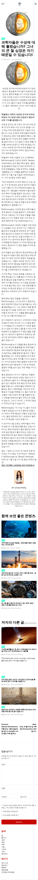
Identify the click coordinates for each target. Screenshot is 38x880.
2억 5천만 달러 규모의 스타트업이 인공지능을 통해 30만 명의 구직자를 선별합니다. (18, 680)
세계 (3, 840)
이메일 (4, 797)
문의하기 (4, 854)
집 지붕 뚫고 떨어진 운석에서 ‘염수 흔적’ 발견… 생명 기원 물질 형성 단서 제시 (18, 604)
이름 (3, 788)
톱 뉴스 (4, 838)
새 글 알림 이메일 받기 (11, 815)
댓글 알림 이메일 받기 (10, 811)
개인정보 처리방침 (7, 872)
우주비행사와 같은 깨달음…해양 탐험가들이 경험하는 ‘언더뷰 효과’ (18, 544)
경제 (3, 677)
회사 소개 (4, 863)
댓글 (3, 764)
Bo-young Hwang (17, 59)
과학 (3, 38)
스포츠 (3, 849)
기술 (3, 847)
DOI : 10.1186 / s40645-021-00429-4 (17, 465)
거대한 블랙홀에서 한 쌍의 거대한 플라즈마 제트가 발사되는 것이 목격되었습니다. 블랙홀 (19, 650)
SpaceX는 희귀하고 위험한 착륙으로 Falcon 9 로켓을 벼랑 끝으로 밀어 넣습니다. (18, 710)
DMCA (3, 867)
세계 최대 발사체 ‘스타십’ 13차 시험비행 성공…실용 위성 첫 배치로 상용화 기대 (18, 574)
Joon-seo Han (16, 548)
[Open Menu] (3, 3)
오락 (3, 851)
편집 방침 (4, 870)
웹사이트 (23, 797)
